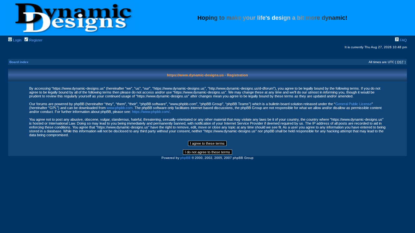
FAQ (403, 40)
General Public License (353, 104)
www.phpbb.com (120, 108)
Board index (19, 62)
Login (16, 40)
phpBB (185, 158)
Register (35, 40)
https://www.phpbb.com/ (151, 112)
